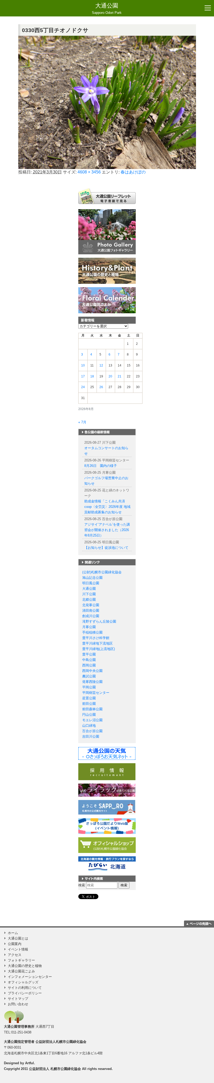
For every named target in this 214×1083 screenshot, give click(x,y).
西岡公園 (89, 665)
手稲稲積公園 (92, 632)
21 (119, 376)
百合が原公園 (92, 731)
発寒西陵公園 (92, 682)
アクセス (14, 955)
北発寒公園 (90, 605)
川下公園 (89, 594)
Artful (29, 1063)
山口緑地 (89, 725)
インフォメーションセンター (30, 977)
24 (83, 387)
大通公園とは (18, 938)
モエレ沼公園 (92, 720)
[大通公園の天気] (106, 753)
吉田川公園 (90, 736)
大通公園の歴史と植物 (25, 966)
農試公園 (89, 676)
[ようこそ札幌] (107, 807)
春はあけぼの (133, 172)
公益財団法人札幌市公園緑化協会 (60, 1042)
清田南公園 (90, 610)
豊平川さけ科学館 (95, 638)
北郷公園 (89, 599)
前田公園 (89, 704)
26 (101, 387)
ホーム (13, 933)
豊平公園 (89, 654)
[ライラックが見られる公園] (106, 790)
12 (101, 365)
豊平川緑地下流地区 (97, 643)
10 (83, 365)
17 (83, 376)
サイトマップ (18, 999)
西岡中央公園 (92, 671)
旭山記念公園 (92, 578)
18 (92, 376)
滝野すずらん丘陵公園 (99, 621)
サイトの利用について (25, 988)
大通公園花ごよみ (21, 971)
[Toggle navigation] (208, 8)
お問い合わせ (18, 1004)
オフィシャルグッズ (23, 982)
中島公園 (89, 660)
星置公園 (89, 698)
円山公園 (89, 715)
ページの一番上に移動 (199, 923)
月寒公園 (89, 627)
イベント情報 (18, 949)
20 (110, 376)
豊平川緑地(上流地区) (98, 649)
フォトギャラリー (21, 960)
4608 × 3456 (89, 172)
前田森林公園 (92, 709)
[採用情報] (106, 771)
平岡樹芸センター (95, 693)
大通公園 (107, 8)
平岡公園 (89, 687)
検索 (81, 885)
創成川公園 (90, 616)
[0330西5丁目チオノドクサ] (107, 102)
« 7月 (82, 422)
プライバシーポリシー (25, 993)
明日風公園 (90, 583)
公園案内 (14, 944)
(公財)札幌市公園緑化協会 (102, 572)
